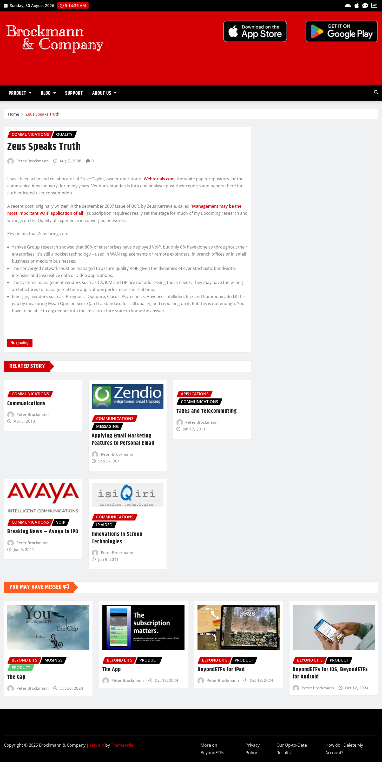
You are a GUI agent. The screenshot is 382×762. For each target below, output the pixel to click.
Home (13, 114)
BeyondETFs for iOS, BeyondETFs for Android (330, 673)
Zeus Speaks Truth (42, 114)
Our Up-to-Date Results (291, 748)
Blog (46, 93)
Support (74, 93)
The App (111, 669)
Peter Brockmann (32, 160)
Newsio (97, 745)
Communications (26, 403)
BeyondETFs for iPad (221, 669)
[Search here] (376, 92)
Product (18, 93)
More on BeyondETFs (212, 748)
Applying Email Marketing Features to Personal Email (123, 439)
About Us (102, 93)
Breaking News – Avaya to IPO (42, 531)
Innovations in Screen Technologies (117, 538)
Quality (22, 342)
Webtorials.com (159, 179)
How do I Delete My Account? (344, 748)
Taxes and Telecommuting (206, 411)
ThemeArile (122, 745)
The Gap (16, 677)
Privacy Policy (253, 748)
